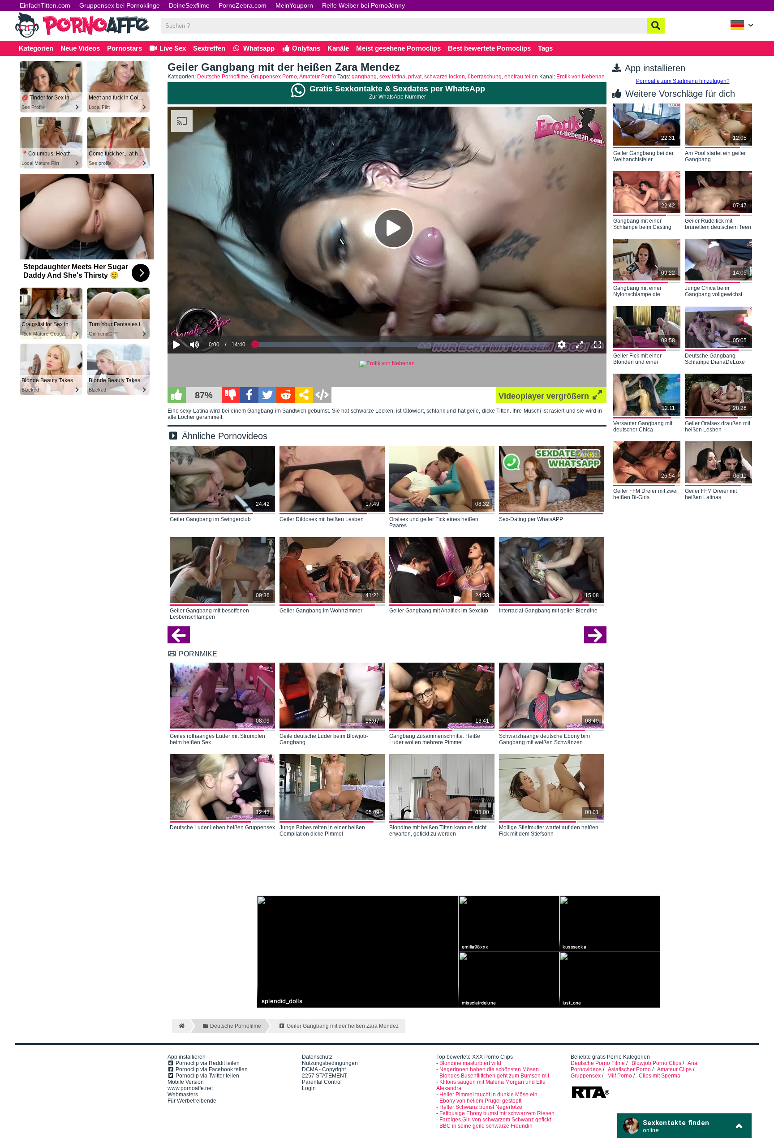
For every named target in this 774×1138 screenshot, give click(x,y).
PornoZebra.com (243, 5)
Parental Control (322, 1082)
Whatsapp (258, 48)
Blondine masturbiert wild (470, 1063)
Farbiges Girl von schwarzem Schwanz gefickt (495, 1119)
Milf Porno (619, 1076)
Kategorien (36, 48)
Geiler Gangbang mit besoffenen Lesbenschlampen (209, 614)
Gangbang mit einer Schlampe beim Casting (642, 224)
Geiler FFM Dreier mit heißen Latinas (711, 494)
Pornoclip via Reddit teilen (207, 1063)
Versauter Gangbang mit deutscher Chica (642, 426)
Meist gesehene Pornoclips (398, 48)
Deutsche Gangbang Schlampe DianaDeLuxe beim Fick (715, 359)
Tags (545, 48)
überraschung (485, 76)
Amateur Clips (674, 1069)
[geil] (177, 395)
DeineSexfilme (189, 5)
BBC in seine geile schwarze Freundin (486, 1126)
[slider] (210, 317)
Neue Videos (80, 48)
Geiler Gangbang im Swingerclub (210, 519)
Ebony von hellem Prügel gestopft (480, 1101)
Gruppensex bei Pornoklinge (119, 5)
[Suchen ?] (656, 26)
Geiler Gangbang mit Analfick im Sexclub (438, 611)
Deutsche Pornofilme (222, 76)
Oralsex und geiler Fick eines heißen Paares (433, 522)
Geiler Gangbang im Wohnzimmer (321, 611)
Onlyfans (305, 48)
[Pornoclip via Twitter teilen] (267, 395)
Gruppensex (586, 1076)
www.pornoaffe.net (190, 1088)
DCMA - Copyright (324, 1069)
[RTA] (590, 1097)
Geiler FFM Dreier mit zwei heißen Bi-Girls (645, 494)
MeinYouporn (294, 5)
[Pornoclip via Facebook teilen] (249, 395)
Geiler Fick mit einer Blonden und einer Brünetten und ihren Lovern (646, 359)
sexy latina (392, 76)
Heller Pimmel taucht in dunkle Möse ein (488, 1094)
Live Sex (172, 48)
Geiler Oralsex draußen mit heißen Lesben (717, 426)
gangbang (364, 76)
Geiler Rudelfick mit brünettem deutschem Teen (718, 224)
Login (309, 1088)
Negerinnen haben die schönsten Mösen (489, 1069)
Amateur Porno (317, 76)
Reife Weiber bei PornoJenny (363, 5)
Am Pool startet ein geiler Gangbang (715, 156)
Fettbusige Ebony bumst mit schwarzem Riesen (497, 1113)
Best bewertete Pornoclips (489, 48)
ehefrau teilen (521, 76)
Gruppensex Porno (274, 76)
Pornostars (124, 48)
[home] (180, 1026)
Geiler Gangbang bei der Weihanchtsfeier (643, 156)
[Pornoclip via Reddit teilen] (285, 395)
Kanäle (338, 48)
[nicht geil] (231, 395)
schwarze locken (444, 76)
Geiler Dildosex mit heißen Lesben (322, 519)
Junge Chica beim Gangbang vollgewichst (713, 291)
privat (414, 76)
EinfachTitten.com (45, 5)
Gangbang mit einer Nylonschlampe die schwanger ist (637, 291)
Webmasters (183, 1094)
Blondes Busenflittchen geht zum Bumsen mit (494, 1076)
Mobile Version (186, 1082)
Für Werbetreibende (192, 1101)
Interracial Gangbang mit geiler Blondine (548, 611)
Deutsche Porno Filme (598, 1063)
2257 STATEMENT (324, 1076)
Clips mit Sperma (659, 1076)
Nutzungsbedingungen (330, 1063)
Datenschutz (317, 1057)
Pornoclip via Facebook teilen (211, 1069)
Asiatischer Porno (629, 1069)
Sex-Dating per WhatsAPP (531, 519)
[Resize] (580, 344)
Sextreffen (209, 48)
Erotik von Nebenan (580, 76)
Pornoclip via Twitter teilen (206, 1076)
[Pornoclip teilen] (304, 395)
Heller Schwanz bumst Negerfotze (480, 1107)
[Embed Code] (322, 395)
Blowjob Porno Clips (656, 1063)
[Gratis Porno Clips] (82, 37)
